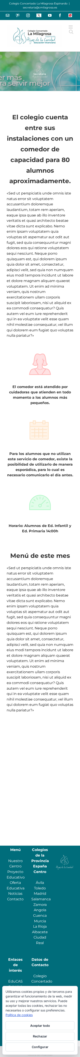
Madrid (40, 893)
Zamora (40, 905)
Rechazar (40, 1036)
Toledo (40, 888)
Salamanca (41, 899)
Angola (40, 910)
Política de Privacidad (40, 1055)
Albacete (40, 932)
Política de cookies (19, 1015)
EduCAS (15, 981)
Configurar (40, 1047)
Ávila (40, 883)
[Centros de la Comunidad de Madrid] (64, 855)
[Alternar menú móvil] (71, 27)
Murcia (40, 921)
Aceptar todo (40, 1025)
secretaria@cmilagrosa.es (40, 7)
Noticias (15, 893)
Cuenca (40, 915)
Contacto (15, 899)
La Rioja (40, 926)
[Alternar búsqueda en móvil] (71, 31)
